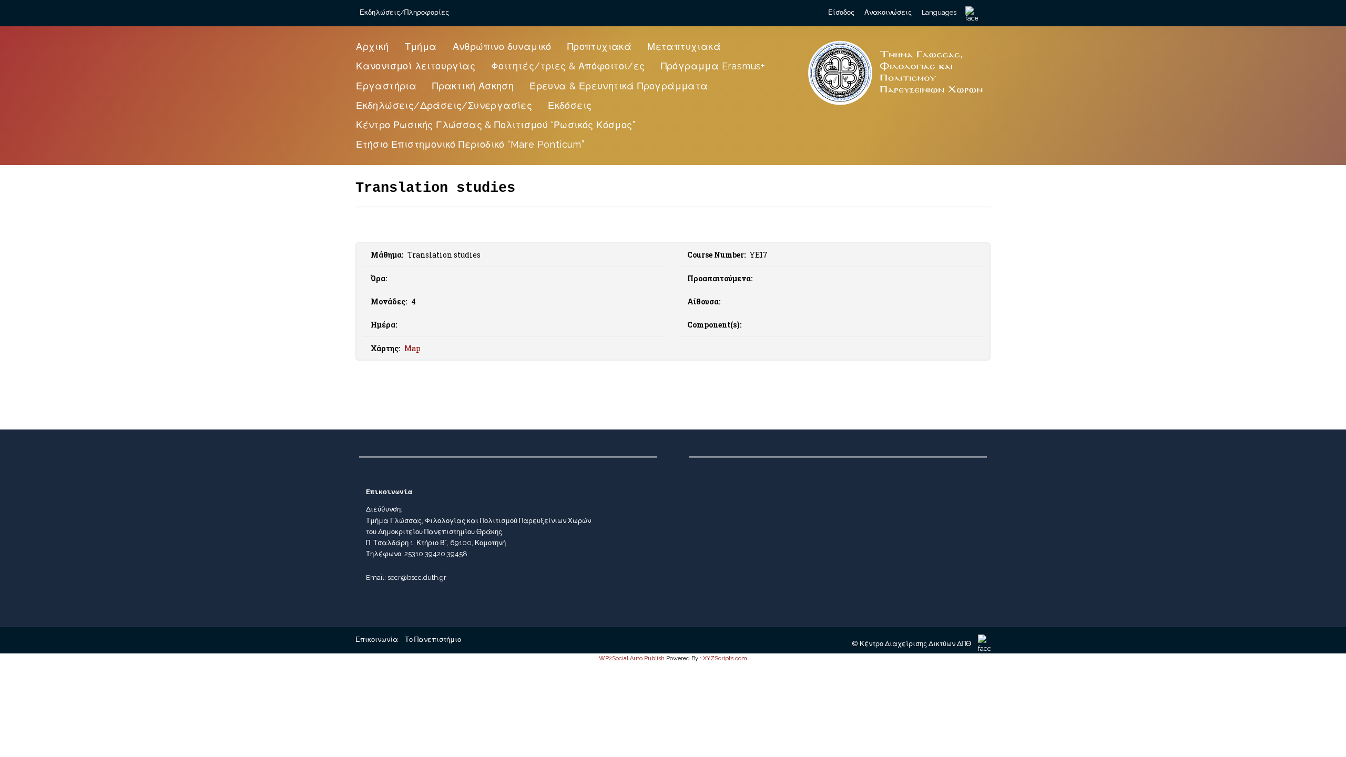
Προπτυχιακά (599, 46)
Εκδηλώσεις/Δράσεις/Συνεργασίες (444, 105)
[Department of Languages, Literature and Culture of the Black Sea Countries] (896, 106)
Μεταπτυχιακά (684, 46)
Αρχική (372, 46)
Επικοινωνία (376, 639)
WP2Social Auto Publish (632, 658)
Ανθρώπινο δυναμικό (502, 46)
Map (412, 348)
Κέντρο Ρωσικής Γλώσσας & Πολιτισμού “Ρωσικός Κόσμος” (495, 124)
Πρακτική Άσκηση (473, 85)
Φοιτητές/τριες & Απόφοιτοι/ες (568, 65)
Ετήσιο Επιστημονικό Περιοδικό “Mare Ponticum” (470, 144)
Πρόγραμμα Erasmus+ (713, 65)
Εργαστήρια (386, 85)
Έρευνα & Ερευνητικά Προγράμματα (618, 85)
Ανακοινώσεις (888, 12)
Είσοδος (841, 12)
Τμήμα (421, 46)
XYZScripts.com (725, 658)
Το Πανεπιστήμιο (433, 639)
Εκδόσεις (570, 105)
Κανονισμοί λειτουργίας (415, 65)
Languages (939, 12)
